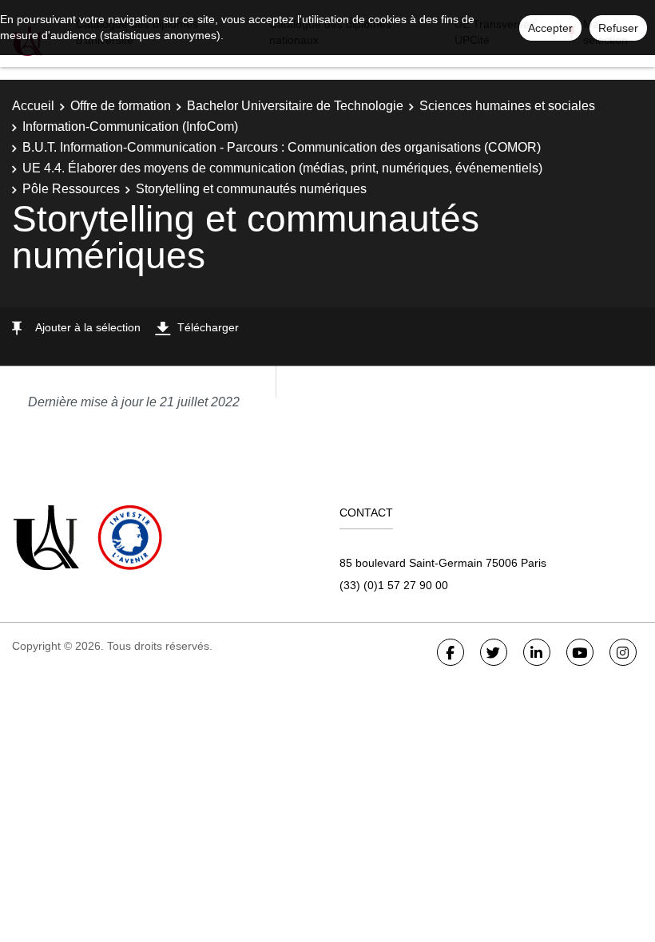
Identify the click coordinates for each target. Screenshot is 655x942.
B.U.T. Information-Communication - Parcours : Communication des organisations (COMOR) (281, 147)
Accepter (550, 28)
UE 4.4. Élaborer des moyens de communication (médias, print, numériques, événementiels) (282, 168)
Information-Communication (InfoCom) (130, 126)
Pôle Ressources (71, 189)
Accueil (33, 106)
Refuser (618, 28)
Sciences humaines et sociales (507, 106)
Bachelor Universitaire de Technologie (295, 106)
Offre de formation (120, 106)
